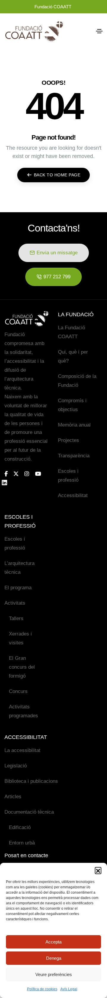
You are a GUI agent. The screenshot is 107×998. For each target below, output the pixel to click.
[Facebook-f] (6, 473)
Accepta (53, 941)
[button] (98, 870)
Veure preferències (53, 974)
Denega (53, 958)
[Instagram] (26, 473)
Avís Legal (68, 989)
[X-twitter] (16, 473)
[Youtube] (38, 473)
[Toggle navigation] (99, 31)
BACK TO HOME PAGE (57, 175)
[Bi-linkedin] (7, 483)
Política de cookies (42, 989)
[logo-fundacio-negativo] (26, 318)
